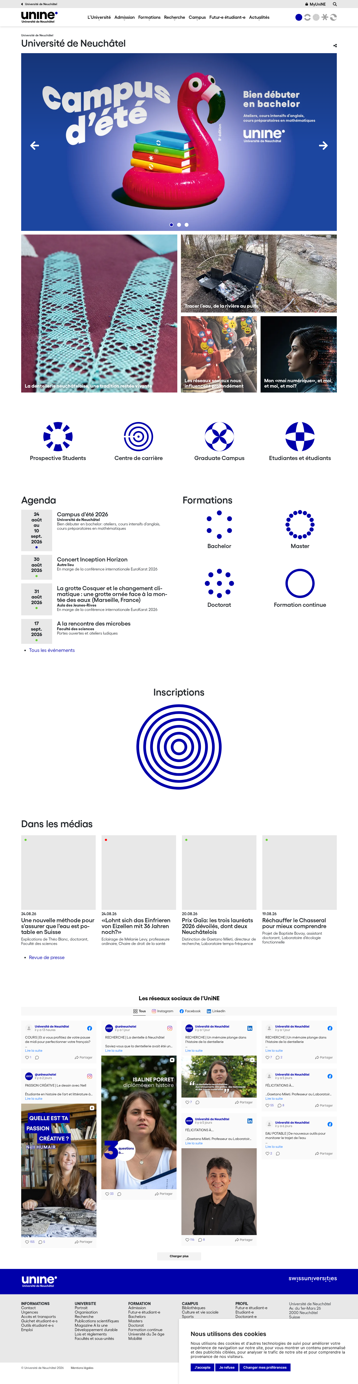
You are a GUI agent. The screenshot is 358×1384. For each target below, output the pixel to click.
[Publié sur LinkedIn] (250, 1028)
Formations (149, 17)
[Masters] (300, 526)
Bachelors (137, 1316)
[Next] (323, 145)
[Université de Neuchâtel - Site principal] (39, 1281)
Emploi (27, 1329)
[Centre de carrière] (138, 438)
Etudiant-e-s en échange (178, 738)
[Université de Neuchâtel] (39, 17)
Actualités (259, 17)
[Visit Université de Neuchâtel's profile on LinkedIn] (189, 1028)
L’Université (99, 17)
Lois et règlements (91, 1334)
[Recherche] (335, 4)
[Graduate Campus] (219, 438)
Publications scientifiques (97, 1321)
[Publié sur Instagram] (170, 1028)
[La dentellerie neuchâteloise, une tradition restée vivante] (99, 314)
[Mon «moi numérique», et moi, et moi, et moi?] (299, 354)
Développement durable (96, 1329)
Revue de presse (47, 957)
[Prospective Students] (58, 438)
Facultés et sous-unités (94, 1338)
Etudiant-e (245, 1312)
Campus (197, 17)
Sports (188, 1316)
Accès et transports (38, 1316)
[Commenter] (35, 1058)
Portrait (81, 1307)
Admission (124, 17)
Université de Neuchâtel (41, 4)
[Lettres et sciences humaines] (306, 17)
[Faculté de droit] (324, 17)
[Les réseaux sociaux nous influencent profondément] (219, 354)
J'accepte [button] (202, 1367)
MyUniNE (318, 4)
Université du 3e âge (146, 1334)
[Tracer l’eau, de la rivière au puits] (259, 274)
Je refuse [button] (227, 1367)
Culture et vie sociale (200, 1312)
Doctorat (136, 1325)
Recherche (174, 17)
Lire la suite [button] (33, 1050)
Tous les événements (52, 650)
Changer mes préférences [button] (265, 1367)
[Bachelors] (219, 526)
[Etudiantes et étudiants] (300, 438)
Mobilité (135, 1338)
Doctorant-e (246, 1316)
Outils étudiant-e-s (37, 1325)
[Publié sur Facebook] (90, 1028)
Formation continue (145, 1329)
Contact (28, 1307)
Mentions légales (82, 1367)
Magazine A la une (91, 1325)
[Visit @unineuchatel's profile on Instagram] (109, 1028)
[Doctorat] (219, 585)
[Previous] (34, 145)
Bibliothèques (193, 1307)
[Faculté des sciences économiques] (332, 17)
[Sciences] (315, 17)
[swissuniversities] (313, 1279)
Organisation (86, 1312)
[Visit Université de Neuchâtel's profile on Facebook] (29, 1028)
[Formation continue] (300, 585)
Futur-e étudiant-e (227, 17)
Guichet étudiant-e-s (39, 1321)
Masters (135, 1321)
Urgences (29, 1312)
